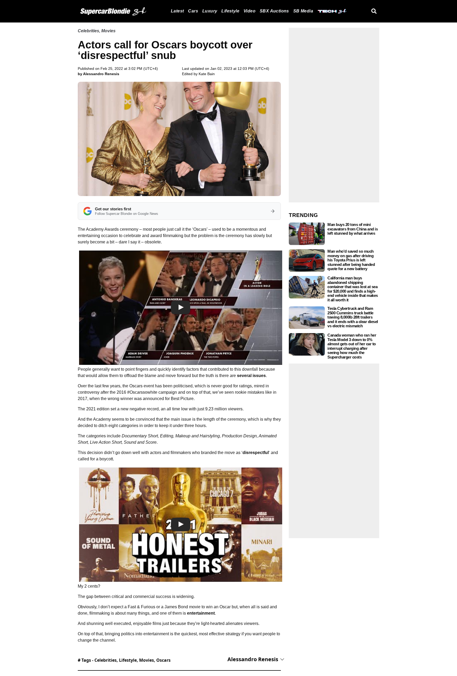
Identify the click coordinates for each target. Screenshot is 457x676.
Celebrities (88, 31)
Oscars (163, 660)
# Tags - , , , (124, 660)
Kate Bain (207, 74)
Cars (193, 11)
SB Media (303, 11)
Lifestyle (230, 11)
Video (249, 11)
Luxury (209, 11)
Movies (108, 31)
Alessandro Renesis (252, 659)
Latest (177, 11)
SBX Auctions (274, 11)
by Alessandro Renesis (98, 74)
